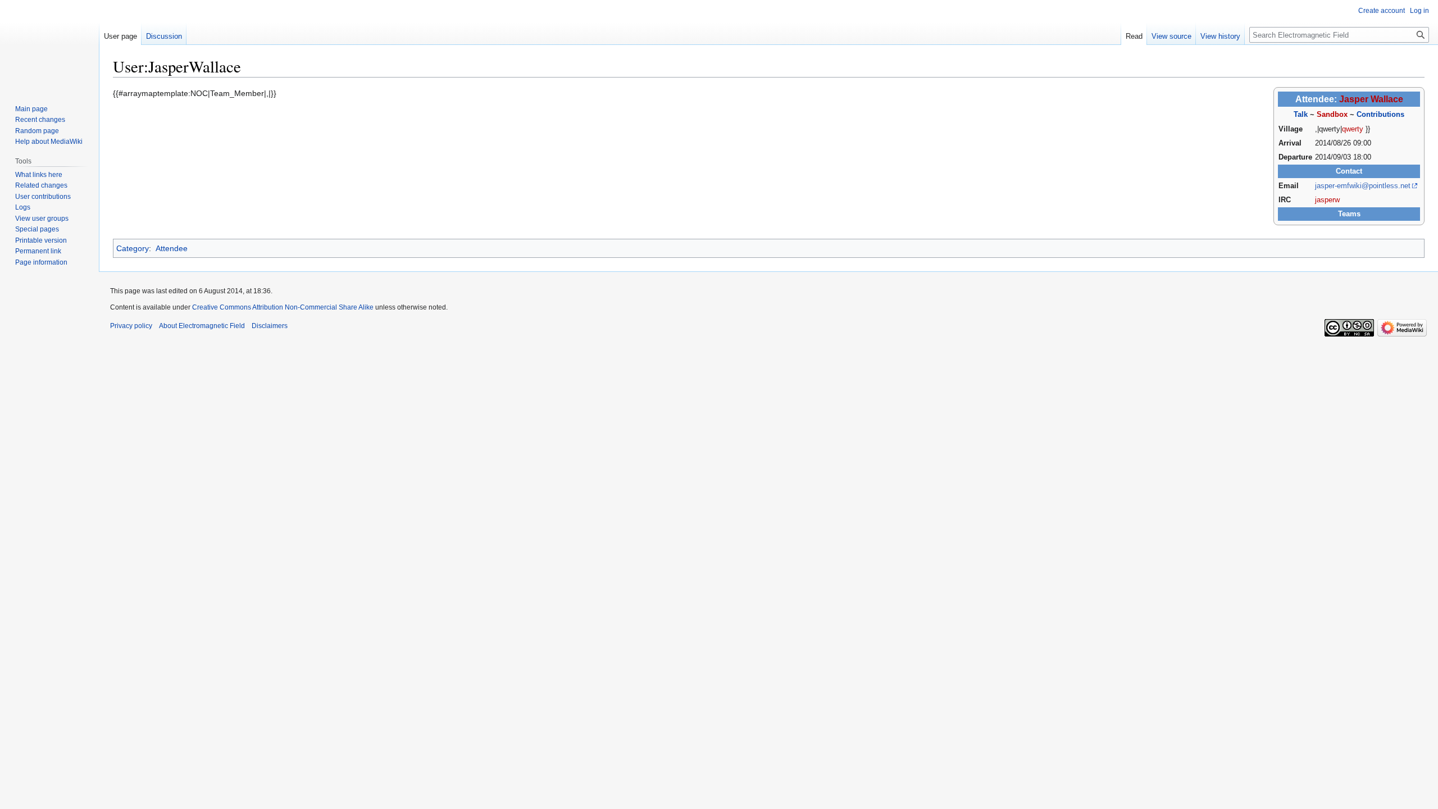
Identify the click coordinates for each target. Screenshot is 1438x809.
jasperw (1327, 200)
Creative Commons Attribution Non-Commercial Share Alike (283, 307)
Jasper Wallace (1371, 99)
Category (132, 248)
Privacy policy (131, 326)
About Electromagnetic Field (202, 326)
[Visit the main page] (49, 45)
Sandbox (1332, 114)
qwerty (1352, 129)
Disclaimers (270, 326)
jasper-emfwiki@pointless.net (1362, 185)
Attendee (172, 248)
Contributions (1380, 114)
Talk (1301, 114)
